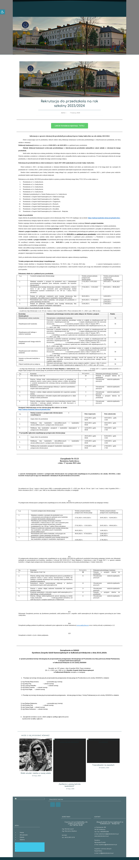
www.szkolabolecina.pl (101, 836)
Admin (63, 113)
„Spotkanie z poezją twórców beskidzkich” (70, 785)
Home (22, 832)
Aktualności (24, 835)
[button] (2, 11)
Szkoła (22, 837)
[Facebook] (52, 804)
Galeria (22, 839)
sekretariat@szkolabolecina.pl (109, 834)
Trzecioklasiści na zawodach (103, 765)
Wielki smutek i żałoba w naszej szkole (36, 773)
